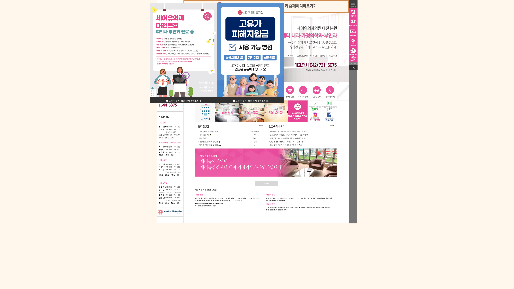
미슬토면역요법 (329, 91)
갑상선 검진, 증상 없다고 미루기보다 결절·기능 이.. (288, 142)
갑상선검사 (316, 91)
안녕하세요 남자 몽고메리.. (209, 131)
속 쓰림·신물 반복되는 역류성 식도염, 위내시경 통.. (288, 131)
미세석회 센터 (303, 91)
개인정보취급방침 (210, 190)
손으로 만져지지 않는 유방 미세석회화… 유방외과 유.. (289, 135)
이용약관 (198, 190)
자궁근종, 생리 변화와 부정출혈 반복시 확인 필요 (287, 138)
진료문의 (202, 138)
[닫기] (198, 101)
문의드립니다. (204, 135)
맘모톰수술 (290, 91)
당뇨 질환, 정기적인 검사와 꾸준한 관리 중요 (286, 145)
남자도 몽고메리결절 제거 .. (209, 145)
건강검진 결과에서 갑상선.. (209, 142)
